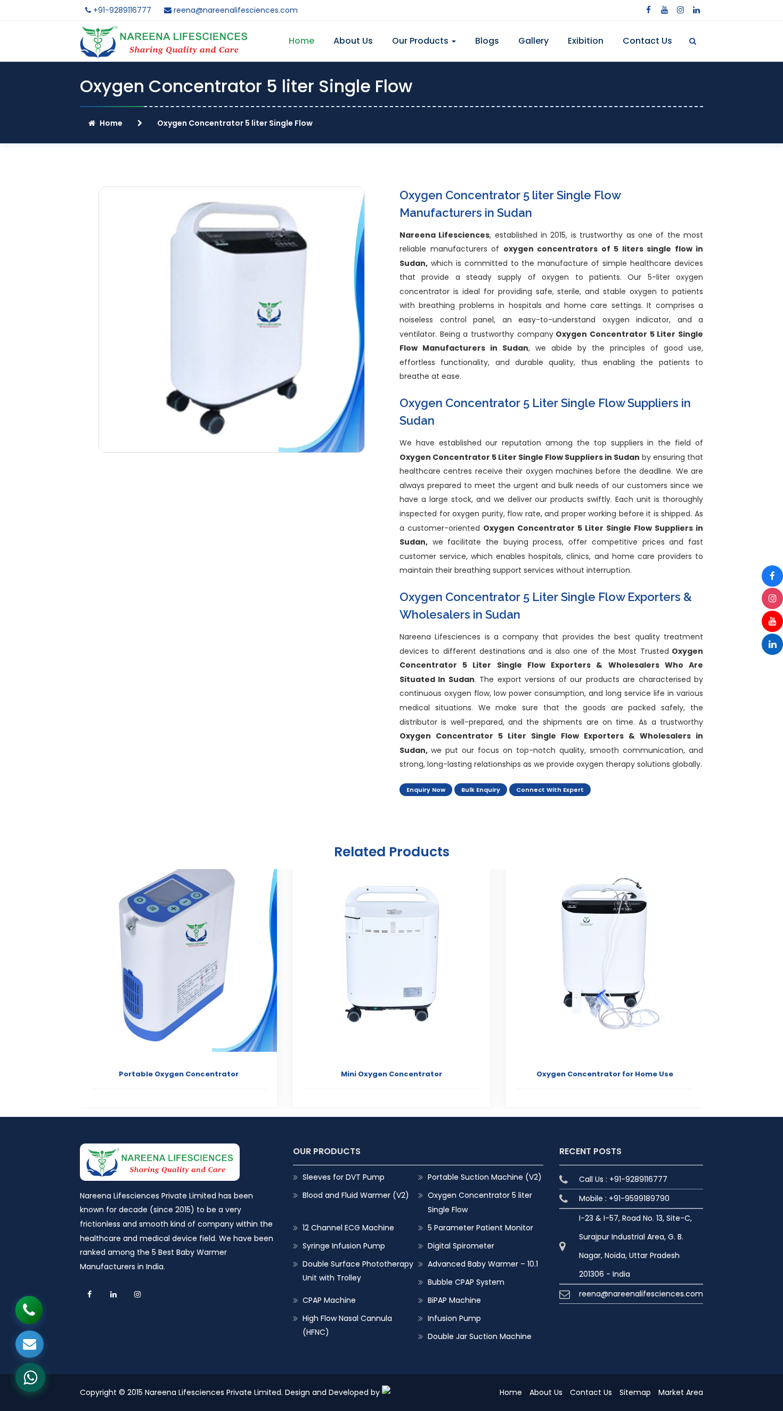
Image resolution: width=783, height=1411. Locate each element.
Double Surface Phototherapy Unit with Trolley (358, 1271)
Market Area (680, 1392)
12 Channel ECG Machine (348, 1227)
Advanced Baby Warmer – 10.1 (483, 1264)
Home (301, 41)
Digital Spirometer (461, 1245)
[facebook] (648, 10)
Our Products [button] (421, 41)
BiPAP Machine (454, 1300)
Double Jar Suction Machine (480, 1336)
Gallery (533, 41)
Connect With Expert (550, 789)
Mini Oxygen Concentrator (391, 1074)
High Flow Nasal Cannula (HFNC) (347, 1325)
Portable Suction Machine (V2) (485, 1177)
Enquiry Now (425, 789)
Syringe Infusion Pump (344, 1245)
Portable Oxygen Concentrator (179, 1074)
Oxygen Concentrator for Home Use (604, 1074)
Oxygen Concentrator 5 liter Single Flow (480, 1202)
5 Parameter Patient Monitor (480, 1227)
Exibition (585, 41)
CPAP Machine (329, 1300)
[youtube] (664, 10)
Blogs (487, 41)
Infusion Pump (454, 1318)
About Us (353, 41)
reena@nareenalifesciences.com (235, 10)
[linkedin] (696, 10)
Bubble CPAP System (466, 1282)
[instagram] (680, 10)
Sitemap (635, 1392)
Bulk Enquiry (480, 789)
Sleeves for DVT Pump (344, 1177)
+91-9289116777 (121, 10)
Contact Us (647, 41)
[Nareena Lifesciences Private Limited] (164, 32)
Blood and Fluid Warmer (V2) (356, 1195)
